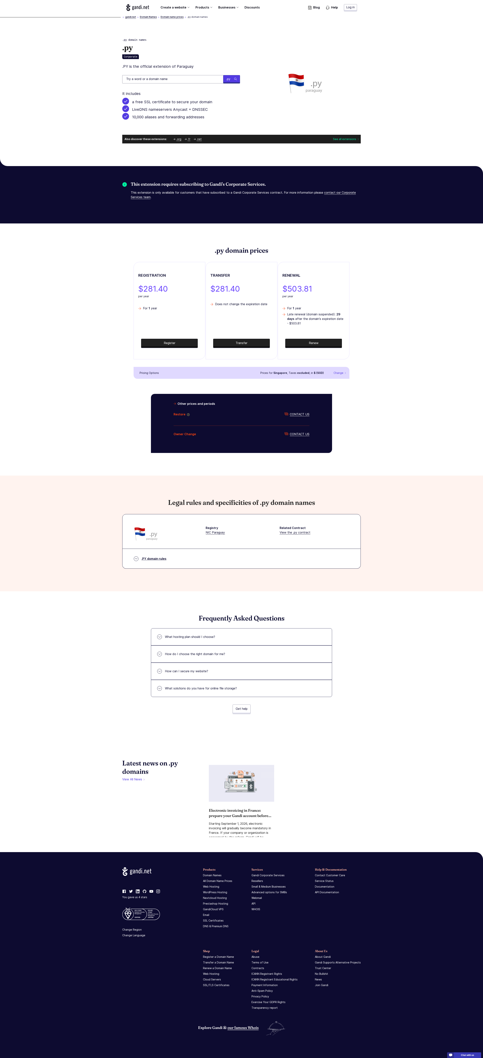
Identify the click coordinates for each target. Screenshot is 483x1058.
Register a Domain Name (218, 956)
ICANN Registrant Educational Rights (274, 979)
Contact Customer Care (330, 875)
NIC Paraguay (215, 532)
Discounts (252, 7)
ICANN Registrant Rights (266, 973)
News (318, 979)
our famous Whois (243, 1027)
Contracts (257, 968)
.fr (189, 139)
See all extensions (344, 139)
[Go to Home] (137, 7)
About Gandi (323, 956)
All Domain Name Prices (217, 880)
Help (334, 7)
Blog (316, 7)
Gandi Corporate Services (268, 875)
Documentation (324, 886)
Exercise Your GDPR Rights (268, 1002)
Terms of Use (259, 962)
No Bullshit (321, 973)
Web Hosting (211, 886)
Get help (242, 709)
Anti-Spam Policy (262, 990)
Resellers (257, 880)
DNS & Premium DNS (215, 926)
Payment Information (264, 985)
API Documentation (327, 892)
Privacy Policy (260, 996)
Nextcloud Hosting (215, 897)
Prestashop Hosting (215, 903)
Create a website (173, 7)
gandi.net (130, 16)
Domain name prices (172, 16)
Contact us (299, 414)
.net (199, 139)
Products (202, 7)
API (253, 903)
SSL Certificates (213, 920)
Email (206, 914)
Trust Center (323, 968)
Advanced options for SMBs (269, 892)
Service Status (324, 880)
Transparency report (264, 1007)
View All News (132, 779)
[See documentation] (187, 414)
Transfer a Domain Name (218, 962)
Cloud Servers (212, 979)
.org (178, 139)
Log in (350, 7)
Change (338, 372)
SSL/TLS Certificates (216, 985)
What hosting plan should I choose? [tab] (190, 637)
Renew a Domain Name (217, 968)
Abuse (255, 956)
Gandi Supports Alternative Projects (338, 962)
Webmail (256, 897)
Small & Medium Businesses (268, 886)
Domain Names (148, 16)
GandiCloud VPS (213, 909)
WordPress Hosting (215, 892)
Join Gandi (321, 985)
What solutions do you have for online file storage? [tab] (201, 688)
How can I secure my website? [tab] (186, 671)
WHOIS (255, 909)
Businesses (226, 7)
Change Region (132, 929)
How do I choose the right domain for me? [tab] (195, 654)
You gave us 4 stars (134, 897)
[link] (124, 891)
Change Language (133, 935)
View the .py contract (295, 532)
